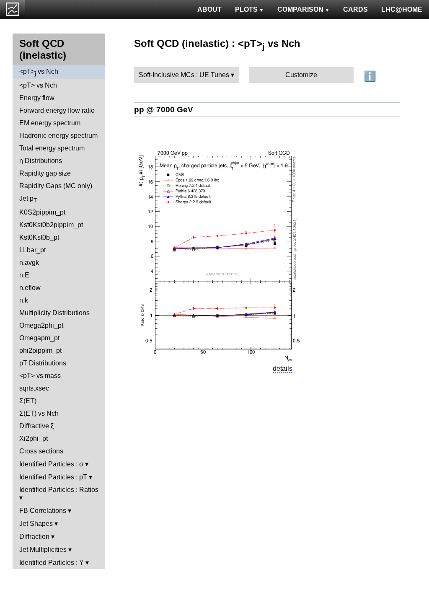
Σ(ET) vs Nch (39, 413)
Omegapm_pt (39, 338)
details (282, 368)
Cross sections (41, 451)
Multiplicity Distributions (54, 312)
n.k (23, 300)
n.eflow (30, 287)
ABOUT (209, 9)
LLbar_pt (32, 250)
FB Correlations (42, 510)
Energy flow (36, 97)
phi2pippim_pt (40, 350)
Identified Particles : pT (53, 477)
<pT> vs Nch (38, 72)
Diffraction (34, 536)
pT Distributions (42, 363)
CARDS (355, 9)
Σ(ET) (27, 400)
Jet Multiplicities (43, 549)
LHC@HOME (401, 9)
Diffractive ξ (36, 426)
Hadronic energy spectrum (58, 135)
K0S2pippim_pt (42, 212)
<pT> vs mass (40, 375)
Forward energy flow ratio (57, 110)
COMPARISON (300, 9)
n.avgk (29, 262)
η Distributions (40, 160)
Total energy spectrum (52, 148)
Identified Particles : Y (51, 562)
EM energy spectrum (49, 123)
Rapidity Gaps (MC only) (55, 185)
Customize (301, 74)
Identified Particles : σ (51, 464)
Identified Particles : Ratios (58, 489)
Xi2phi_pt (33, 438)
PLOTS (246, 9)
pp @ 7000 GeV (163, 109)
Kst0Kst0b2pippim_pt (51, 224)
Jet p (28, 199)
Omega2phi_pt (41, 325)
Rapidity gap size (45, 173)
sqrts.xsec (34, 388)
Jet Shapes (36, 523)
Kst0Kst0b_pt (39, 237)
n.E (24, 275)
